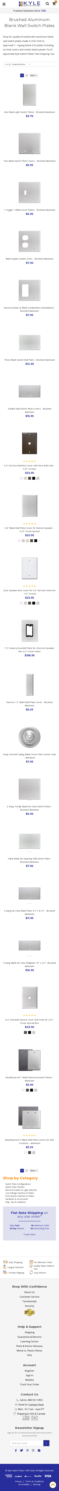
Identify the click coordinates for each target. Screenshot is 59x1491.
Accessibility (24, 1484)
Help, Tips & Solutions (15, 1202)
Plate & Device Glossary (29, 1346)
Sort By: (8, 64)
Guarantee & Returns (29, 1336)
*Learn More (29, 1234)
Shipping (29, 1332)
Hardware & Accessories (16, 1199)
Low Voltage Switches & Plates (19, 1193)
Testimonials (29, 1301)
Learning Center (29, 1341)
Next (32, 75)
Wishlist (29, 1379)
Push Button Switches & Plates (19, 1196)
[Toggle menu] (4, 4)
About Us (29, 1292)
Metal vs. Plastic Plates (29, 1350)
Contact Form (36, 1404)
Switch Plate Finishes (15, 1187)
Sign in (29, 1375)
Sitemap (37, 1484)
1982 (43, 10)
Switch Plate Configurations (18, 1184)
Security (29, 1305)
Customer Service (29, 1296)
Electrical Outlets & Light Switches (21, 1190)
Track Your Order (29, 1384)
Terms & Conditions (34, 1481)
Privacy (18, 1481)
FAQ (29, 1355)
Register (29, 1370)
